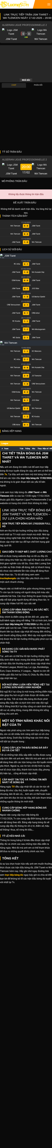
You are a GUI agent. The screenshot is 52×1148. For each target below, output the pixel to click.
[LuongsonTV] (14, 4)
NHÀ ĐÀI (26, 80)
